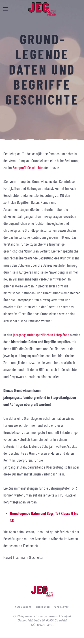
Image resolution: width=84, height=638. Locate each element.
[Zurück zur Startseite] (42, 9)
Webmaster (61, 607)
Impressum (43, 607)
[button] (5, 9)
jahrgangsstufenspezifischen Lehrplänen (41, 334)
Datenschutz (23, 607)
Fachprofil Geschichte (28, 167)
